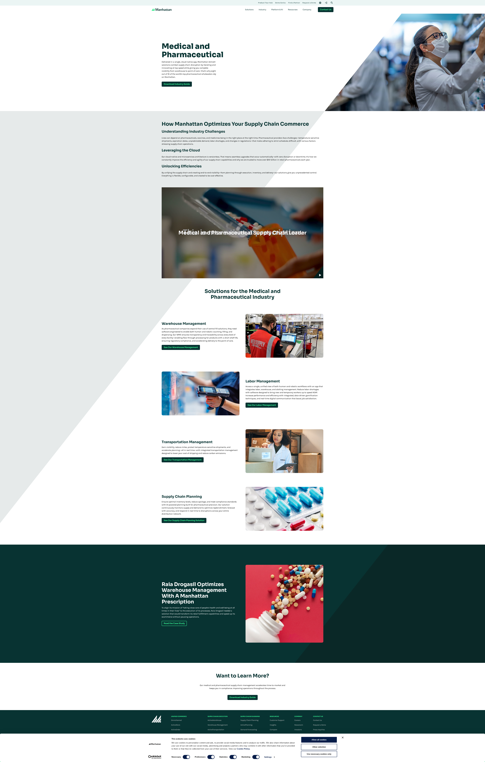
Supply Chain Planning (249, 720)
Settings (268, 757)
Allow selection (319, 747)
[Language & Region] (320, 2)
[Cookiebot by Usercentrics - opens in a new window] (155, 757)
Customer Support (277, 720)
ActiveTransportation (216, 730)
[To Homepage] (156, 719)
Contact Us (317, 720)
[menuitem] (249, 10)
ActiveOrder (175, 730)
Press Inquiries (319, 730)
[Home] (162, 9)
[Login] (326, 2)
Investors (298, 730)
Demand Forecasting (248, 730)
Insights (273, 725)
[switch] (211, 757)
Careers (297, 720)
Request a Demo (319, 725)
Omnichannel (176, 720)
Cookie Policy (243, 749)
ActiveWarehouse (214, 720)
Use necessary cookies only (319, 754)
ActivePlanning (246, 725)
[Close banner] (343, 737)
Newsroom (298, 725)
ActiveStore (175, 725)
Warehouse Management (218, 725)
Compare (273, 730)
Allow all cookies (319, 740)
